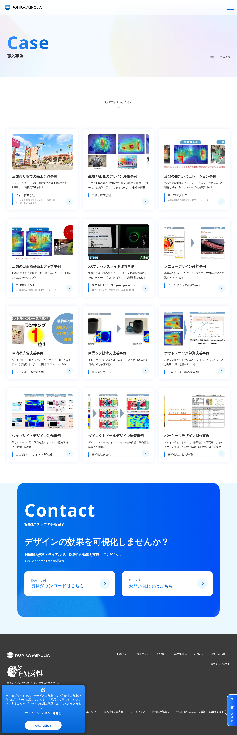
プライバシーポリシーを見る (43, 713)
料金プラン (143, 654)
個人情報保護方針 (113, 711)
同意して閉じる (43, 725)
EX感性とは (123, 654)
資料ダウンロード (220, 663)
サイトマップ (137, 711)
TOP (212, 57)
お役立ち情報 (179, 654)
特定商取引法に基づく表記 (190, 711)
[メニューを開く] (230, 7)
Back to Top (216, 711)
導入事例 (161, 654)
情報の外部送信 (160, 711)
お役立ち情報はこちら (118, 102)
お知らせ (199, 654)
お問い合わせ (218, 654)
